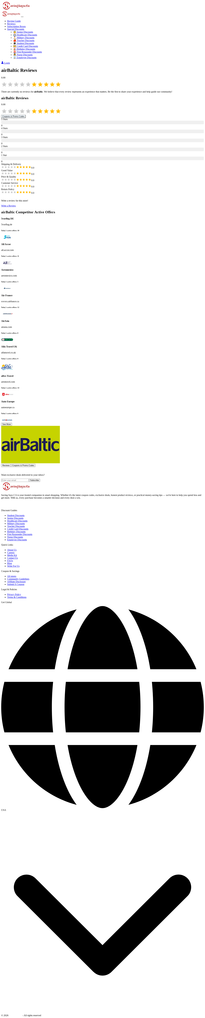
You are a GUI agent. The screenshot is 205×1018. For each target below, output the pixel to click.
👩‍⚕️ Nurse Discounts (23, 54)
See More (6, 424)
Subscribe (34, 480)
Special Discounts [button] (15, 29)
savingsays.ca (15, 1015)
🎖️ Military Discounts (23, 37)
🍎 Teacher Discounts (23, 40)
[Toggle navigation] (22, 16)
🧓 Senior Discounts (23, 32)
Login (7, 63)
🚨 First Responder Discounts (27, 52)
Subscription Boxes (16, 26)
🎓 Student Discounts (23, 43)
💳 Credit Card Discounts (25, 46)
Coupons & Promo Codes (13, 116)
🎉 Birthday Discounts (24, 49)
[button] (102, 810)
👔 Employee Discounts (24, 57)
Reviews (11, 23)
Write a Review (8, 205)
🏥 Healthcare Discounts (25, 35)
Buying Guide (14, 21)
